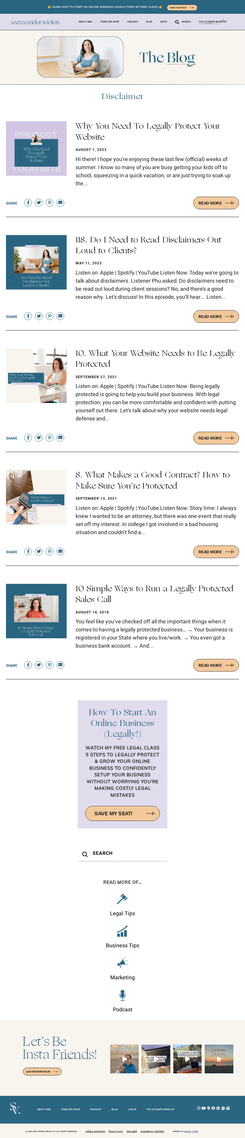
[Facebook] (213, 1108)
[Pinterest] (218, 1108)
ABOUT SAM (43, 1109)
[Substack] (228, 1108)
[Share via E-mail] (60, 203)
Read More (210, 203)
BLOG (114, 1109)
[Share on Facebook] (28, 203)
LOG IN (132, 1109)
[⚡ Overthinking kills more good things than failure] (219, 1059)
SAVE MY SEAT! (113, 813)
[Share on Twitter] (39, 203)
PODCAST (95, 1109)
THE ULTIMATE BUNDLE (160, 1109)
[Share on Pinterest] (49, 203)
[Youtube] (204, 1108)
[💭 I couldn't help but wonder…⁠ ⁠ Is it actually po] (187, 1059)
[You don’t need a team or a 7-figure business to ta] (124, 1059)
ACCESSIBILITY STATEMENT (152, 1131)
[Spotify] (223, 1108)
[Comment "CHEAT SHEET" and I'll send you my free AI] (156, 1059)
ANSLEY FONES (191, 1131)
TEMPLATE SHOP (70, 1109)
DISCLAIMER (132, 1131)
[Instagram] (199, 1108)
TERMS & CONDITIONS (95, 1131)
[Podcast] (208, 1108)
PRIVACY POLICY (115, 1131)
